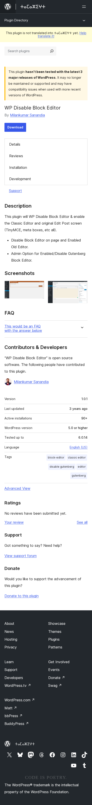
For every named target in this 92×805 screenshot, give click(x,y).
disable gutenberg (62, 466)
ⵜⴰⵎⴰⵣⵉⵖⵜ (25, 744)
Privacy (10, 647)
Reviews (16, 156)
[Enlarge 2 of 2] (81, 287)
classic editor (77, 457)
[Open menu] (85, 6)
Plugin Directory (16, 20)
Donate (56, 677)
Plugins (54, 639)
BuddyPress (16, 723)
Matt (10, 708)
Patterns (55, 647)
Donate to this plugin (21, 596)
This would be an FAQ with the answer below (23, 328)
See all (82, 522)
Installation (18, 167)
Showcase (56, 623)
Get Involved (59, 662)
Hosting (10, 639)
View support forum (20, 555)
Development (20, 179)
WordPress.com (19, 700)
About (9, 623)
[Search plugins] (51, 51)
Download (15, 127)
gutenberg (79, 475)
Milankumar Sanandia (27, 115)
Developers (13, 677)
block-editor (56, 457)
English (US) (79, 447)
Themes (54, 631)
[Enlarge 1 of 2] (38, 287)
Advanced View (17, 488)
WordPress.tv (17, 685)
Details (14, 144)
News (9, 631)
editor (82, 466)
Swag (55, 685)
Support (15, 190)
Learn (9, 662)
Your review (14, 522)
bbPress (13, 716)
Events (54, 669)
